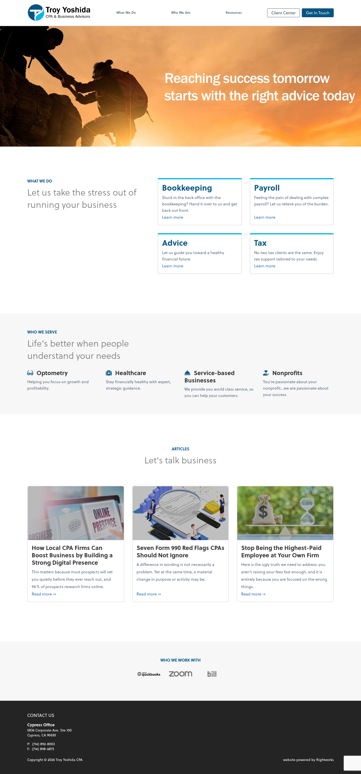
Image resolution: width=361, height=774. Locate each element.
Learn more (191, 217)
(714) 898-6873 (43, 748)
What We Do (126, 12)
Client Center (283, 12)
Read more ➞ (76, 594)
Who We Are (180, 12)
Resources (234, 12)
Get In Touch (318, 12)
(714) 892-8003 (43, 743)
